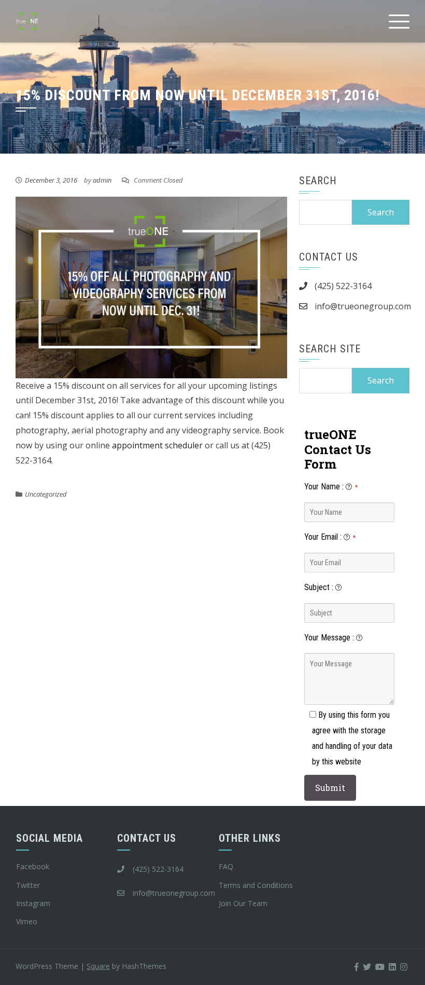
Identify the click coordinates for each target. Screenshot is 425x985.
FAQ (226, 866)
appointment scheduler (157, 445)
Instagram (33, 903)
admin (102, 180)
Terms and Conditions (256, 885)
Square (98, 966)
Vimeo (26, 921)
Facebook (32, 866)
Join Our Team (243, 903)
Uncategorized (46, 494)
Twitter (28, 885)
